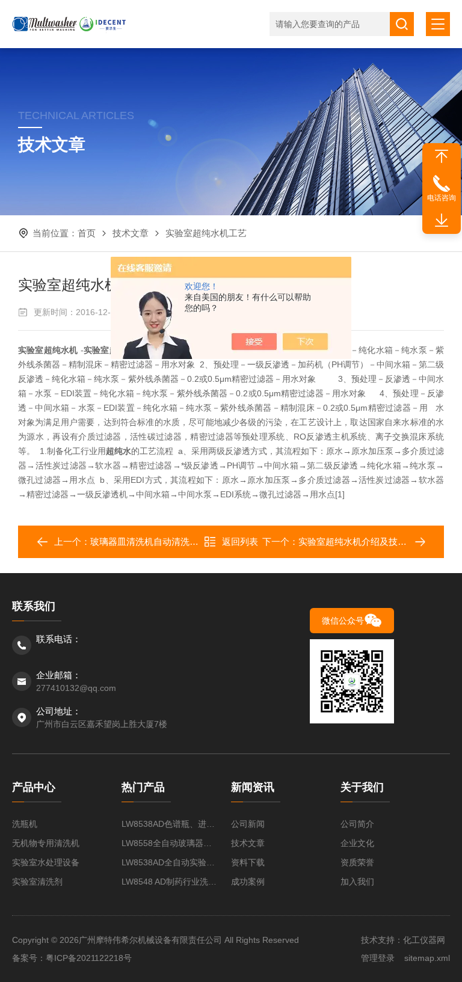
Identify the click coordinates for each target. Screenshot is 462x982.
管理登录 (378, 958)
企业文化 (357, 843)
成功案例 (248, 881)
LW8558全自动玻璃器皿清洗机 (170, 843)
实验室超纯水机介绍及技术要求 (361, 541)
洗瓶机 (24, 824)
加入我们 (357, 881)
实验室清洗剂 (37, 881)
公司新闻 (248, 824)
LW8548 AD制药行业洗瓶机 (170, 881)
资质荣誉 (357, 862)
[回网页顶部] (442, 156)
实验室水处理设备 (45, 862)
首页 (87, 233)
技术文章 (130, 233)
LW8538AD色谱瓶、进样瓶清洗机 (170, 824)
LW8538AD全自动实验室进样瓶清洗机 (170, 862)
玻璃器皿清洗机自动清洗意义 (149, 541)
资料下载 (248, 862)
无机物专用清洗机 (45, 843)
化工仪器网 (424, 940)
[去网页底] (442, 221)
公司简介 (357, 824)
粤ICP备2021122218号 (89, 958)
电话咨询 (441, 198)
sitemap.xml (427, 958)
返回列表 (240, 541)
